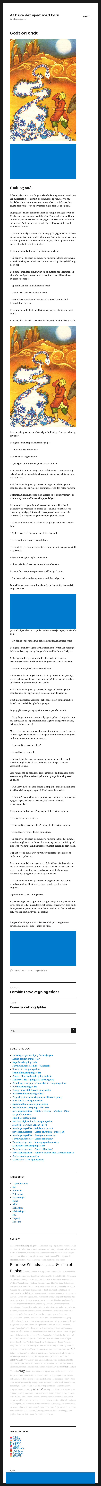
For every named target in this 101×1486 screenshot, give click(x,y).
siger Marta (58, 1246)
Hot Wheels (34, 1318)
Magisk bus (14, 1325)
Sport (15, 1201)
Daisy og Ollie (43, 1307)
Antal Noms (44, 1318)
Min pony (63, 1393)
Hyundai (33, 1307)
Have (12, 1397)
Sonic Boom (70, 1404)
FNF (72, 1349)
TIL (52, 1283)
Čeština (16, 1445)
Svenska (17, 1456)
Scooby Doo (49, 1390)
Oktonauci (52, 1400)
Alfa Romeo (34, 1349)
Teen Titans (71, 1407)
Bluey (55, 1349)
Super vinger (26, 1356)
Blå (34, 1332)
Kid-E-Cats (29, 1363)
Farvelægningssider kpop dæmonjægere (32, 1055)
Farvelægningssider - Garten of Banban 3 (32, 1149)
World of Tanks (16, 1283)
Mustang (69, 1279)
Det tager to (54, 1393)
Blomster (17, 1190)
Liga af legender (21, 1300)
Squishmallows (16, 1318)
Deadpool (38, 1363)
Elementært (45, 1253)
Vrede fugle (54, 1407)
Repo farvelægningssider (25, 1062)
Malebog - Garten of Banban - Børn (29, 1125)
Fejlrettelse (58, 1335)
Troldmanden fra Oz (32, 1272)
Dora (12, 1300)
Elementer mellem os (44, 1414)
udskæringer (18, 1211)
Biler (41, 1339)
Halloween (60, 1371)
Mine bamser (49, 1325)
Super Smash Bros (45, 1335)
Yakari (12, 1342)
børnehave (54, 1318)
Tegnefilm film (41, 971)
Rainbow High (16, 1360)
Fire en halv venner (51, 1339)
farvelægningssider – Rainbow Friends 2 (32, 1128)
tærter (46, 1393)
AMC (20, 1346)
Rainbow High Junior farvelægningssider (32, 1121)
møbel (12, 1332)
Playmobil (25, 1307)
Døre (16, 1400)
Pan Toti (31, 1411)
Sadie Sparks (50, 1256)
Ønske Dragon (26, 1353)
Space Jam (36, 1353)
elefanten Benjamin (45, 1367)
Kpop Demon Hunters (39, 1276)
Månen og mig (65, 1318)
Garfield (40, 1371)
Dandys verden (67, 1300)
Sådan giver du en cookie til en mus (33, 1400)
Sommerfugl (24, 1276)
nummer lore (30, 1325)
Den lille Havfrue (27, 1404)
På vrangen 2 (68, 1335)
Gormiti (26, 1318)
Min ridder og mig (23, 1321)
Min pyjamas (36, 1321)
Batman (24, 1397)
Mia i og (63, 1346)
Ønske (55, 1279)
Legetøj (16, 1218)
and (20, 1314)
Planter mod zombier (43, 1404)
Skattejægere (15, 1307)
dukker (13, 1404)
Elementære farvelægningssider (28, 1145)
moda (23, 1335)
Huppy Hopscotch (49, 1321)
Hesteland (28, 1332)
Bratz (66, 1356)
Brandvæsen (62, 1311)
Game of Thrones (35, 1379)
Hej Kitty (62, 1276)
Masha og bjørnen (52, 1286)
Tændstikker (70, 1272)
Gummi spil (39, 1260)
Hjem (12, 1470)
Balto (27, 1414)
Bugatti (56, 1346)
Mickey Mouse (38, 1293)
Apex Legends (59, 1404)
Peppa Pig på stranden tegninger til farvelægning (37, 1097)
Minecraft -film (32, 1253)
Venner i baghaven (61, 1304)
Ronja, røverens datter (19, 1375)
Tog (22, 1371)
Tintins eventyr (51, 1342)
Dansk (16, 1447)
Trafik (73, 1246)
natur (61, 1339)
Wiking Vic (54, 1307)
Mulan (61, 1307)
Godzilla (20, 1256)
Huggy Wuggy (50, 1375)
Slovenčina (18, 1453)
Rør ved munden (56, 1353)
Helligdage (17, 1208)
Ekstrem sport (33, 1279)
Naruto (29, 1407)
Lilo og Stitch (39, 1286)
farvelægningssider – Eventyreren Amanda (33, 1135)
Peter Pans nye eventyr (37, 1397)
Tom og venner (44, 1283)
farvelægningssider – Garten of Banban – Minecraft (38, 1132)
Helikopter (14, 1276)
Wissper (67, 1339)
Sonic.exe (64, 1332)
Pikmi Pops (68, 1363)
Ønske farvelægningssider (25, 1156)
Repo (22, 1325)
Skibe (38, 1332)
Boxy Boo (28, 1256)
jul (34, 1256)
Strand (66, 1367)
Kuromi (67, 1246)
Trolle (22, 1249)
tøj (43, 1272)
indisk (12, 1321)
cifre (18, 1332)
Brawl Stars (62, 1321)
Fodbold (47, 1290)
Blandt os (14, 1367)
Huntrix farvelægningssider (37, 1249)
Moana (13, 1311)
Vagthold (30, 1342)
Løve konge (43, 1314)
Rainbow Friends (25, 1264)
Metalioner (71, 1276)
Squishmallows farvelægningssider (30, 1104)
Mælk (61, 1382)
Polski (16, 1437)
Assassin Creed (24, 1290)
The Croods (54, 1276)
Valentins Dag (69, 1382)
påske (55, 1411)
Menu (86, 16)
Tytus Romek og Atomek (33, 1346)
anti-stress (60, 1260)
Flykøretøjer (18, 1197)
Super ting (61, 1386)
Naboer (56, 1356)
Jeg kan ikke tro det (60, 1379)
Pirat (62, 1390)
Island (53, 1328)
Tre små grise (15, 1386)
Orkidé (18, 1339)
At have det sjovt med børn (34, 15)
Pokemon (47, 1379)
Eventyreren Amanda (37, 1360)
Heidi (41, 1375)
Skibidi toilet (46, 1332)
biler (18, 1253)
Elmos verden (50, 1272)
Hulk (23, 1339)
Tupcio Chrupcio (50, 1386)
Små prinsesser (31, 1339)
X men (38, 1311)
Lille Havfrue (15, 1246)
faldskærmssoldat (49, 1311)
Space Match (33, 1297)
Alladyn (72, 1307)
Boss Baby (58, 1283)
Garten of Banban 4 (64, 1328)
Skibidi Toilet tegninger (24, 1118)
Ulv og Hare (23, 1297)
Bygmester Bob (37, 1290)
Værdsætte (62, 1397)
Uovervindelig (52, 1382)
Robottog (22, 1407)
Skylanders (44, 1407)
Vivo (25, 1360)
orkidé (12, 1328)
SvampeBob (30, 1304)
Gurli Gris (49, 1304)
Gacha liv (38, 1386)
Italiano (16, 1443)
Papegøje (60, 1293)
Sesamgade (70, 1390)
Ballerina (21, 1390)
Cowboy (28, 1390)
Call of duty (66, 1325)
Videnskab (17, 1194)
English (16, 1438)
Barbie (62, 1407)
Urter (27, 1349)
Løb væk (35, 1407)
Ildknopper (14, 1353)
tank (24, 1260)
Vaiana (58, 1325)
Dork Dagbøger (69, 1400)
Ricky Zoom (69, 1283)
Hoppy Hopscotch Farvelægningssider (31, 1090)
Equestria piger (38, 1356)
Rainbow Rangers (54, 1297)
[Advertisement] (43, 161)
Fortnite (61, 1279)
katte (68, 1249)
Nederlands (18, 1448)
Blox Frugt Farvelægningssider (27, 1100)
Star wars (60, 1363)
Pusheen (30, 1260)
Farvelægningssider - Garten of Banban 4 (32, 1138)
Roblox (28, 1293)
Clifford (25, 1386)
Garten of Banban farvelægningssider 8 (31, 1076)
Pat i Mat (69, 1371)
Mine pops (14, 1382)
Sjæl (18, 1404)
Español (17, 1455)
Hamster (38, 1393)
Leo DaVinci (15, 1249)
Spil (14, 1187)
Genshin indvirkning (18, 1279)
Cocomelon (32, 1314)
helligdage (66, 1297)
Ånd (22, 1332)
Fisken (64, 1360)
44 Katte (71, 1379)
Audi (61, 1356)
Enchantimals (49, 1260)
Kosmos (44, 1353)
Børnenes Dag (64, 1349)
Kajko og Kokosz (30, 1283)
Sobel (12, 1339)
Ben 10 (31, 1386)
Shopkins (40, 1325)
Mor (20, 1260)
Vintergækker (50, 1293)
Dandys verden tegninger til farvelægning (33, 1079)
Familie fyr (64, 1286)
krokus (17, 1397)
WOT (66, 1307)
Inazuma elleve (56, 1253)
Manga (23, 1253)
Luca (25, 1411)
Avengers (43, 1297)
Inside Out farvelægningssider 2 (28, 1093)
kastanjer (49, 1356)
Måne (24, 1314)
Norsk (16, 1450)
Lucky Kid (71, 1321)
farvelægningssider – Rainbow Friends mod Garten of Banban (43, 1152)
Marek (16, 971)
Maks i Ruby (28, 1286)
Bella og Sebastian (47, 1265)
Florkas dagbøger (17, 1304)
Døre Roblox (21, 1342)
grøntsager (40, 1256)
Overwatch (58, 1367)
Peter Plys (14, 1314)
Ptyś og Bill (54, 1249)
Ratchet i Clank (46, 1279)
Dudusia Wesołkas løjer (25, 1328)
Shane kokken (31, 1371)
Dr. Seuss (13, 1407)
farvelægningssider (30, 1246)
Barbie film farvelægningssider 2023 (30, 1107)
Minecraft (38, 1389)
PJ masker (20, 1311)
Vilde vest (60, 1272)
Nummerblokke (16, 1411)
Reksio (67, 1293)
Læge (32, 1414)
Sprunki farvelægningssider (26, 1072)
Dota (42, 1342)
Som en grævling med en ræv (22, 1393)
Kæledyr (16, 1222)
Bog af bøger (32, 1335)
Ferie (70, 1311)
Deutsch (17, 1440)
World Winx (34, 1375)
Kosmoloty (40, 1304)
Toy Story (46, 1328)
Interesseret (30, 1311)
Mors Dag (55, 1290)
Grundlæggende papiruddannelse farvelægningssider (39, 1083)
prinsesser (47, 1411)
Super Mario (53, 1397)
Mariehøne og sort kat (27, 1367)
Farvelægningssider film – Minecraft (31, 1066)
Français (17, 1442)
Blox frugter (19, 1363)
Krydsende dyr (25, 1382)
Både (14, 1204)
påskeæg (39, 1411)
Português (18, 1451)
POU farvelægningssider (24, 1086)
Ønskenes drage (46, 1246)
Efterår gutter (51, 1360)
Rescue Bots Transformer (39, 1300)
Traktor (21, 1349)
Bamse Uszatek (16, 1286)
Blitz (73, 1297)
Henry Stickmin (49, 1363)
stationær (56, 1332)
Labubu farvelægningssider (26, 1059)
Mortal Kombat (46, 1349)
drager (21, 1293)
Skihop (38, 1328)
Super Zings (61, 1375)
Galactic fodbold (20, 1379)
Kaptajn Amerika (39, 1382)
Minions (62, 1249)
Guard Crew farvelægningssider (28, 1159)
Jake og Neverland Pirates (58, 1314)
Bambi (60, 1400)
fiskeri (57, 1390)
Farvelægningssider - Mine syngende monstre (35, 1142)
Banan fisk (48, 1346)
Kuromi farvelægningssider (26, 1069)
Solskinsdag (56, 1300)
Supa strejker (50, 1371)
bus (59, 1360)
